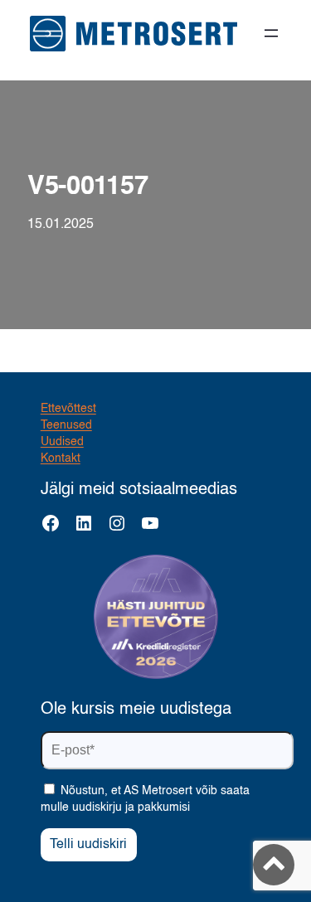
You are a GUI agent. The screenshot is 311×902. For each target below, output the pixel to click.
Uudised (62, 442)
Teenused (66, 425)
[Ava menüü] (271, 33)
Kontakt (60, 458)
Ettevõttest (68, 409)
